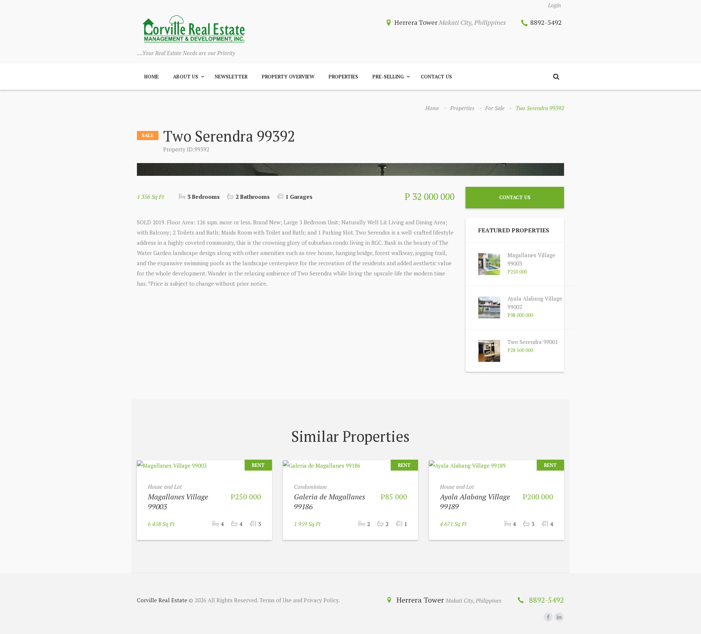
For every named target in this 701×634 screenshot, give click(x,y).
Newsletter (231, 76)
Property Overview (288, 76)
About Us (185, 76)
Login (554, 5)
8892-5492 (546, 22)
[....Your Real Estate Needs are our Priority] (193, 29)
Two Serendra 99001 (532, 341)
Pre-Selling (388, 76)
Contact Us (436, 76)
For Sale (495, 108)
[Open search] (556, 76)
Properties (343, 76)
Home (151, 76)
